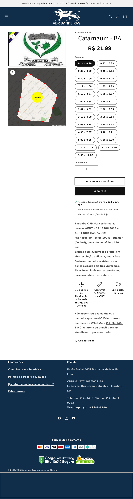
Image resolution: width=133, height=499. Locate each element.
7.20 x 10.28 (85, 147)
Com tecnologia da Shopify (44, 470)
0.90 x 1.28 (107, 78)
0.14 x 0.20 (85, 63)
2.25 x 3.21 (107, 101)
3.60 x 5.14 (107, 116)
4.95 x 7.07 (85, 132)
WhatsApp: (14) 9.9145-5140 (87, 407)
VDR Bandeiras (24, 470)
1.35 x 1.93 (107, 86)
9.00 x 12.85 (85, 155)
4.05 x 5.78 (85, 124)
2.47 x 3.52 (85, 109)
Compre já (99, 191)
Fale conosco (16, 391)
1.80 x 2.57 (107, 94)
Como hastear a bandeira (24, 369)
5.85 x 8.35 (85, 139)
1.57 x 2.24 (85, 94)
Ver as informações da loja (93, 214)
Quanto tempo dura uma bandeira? (31, 384)
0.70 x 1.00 (85, 78)
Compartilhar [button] (86, 340)
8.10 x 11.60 (109, 147)
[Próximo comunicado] (126, 3)
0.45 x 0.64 (107, 71)
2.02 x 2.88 (85, 101)
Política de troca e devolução (27, 377)
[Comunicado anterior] (6, 3)
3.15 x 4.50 (85, 116)
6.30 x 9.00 (107, 139)
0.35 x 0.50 (85, 71)
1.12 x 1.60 (85, 86)
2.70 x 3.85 (107, 109)
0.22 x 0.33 (107, 63)
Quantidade (81, 162)
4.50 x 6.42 (107, 124)
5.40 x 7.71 (107, 132)
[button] (6, 16)
